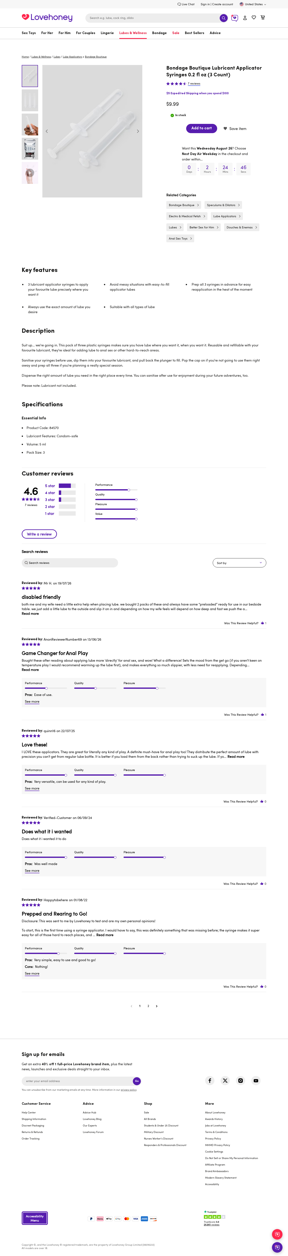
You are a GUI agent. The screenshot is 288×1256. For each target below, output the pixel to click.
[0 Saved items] (254, 18)
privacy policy (128, 1089)
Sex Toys (29, 33)
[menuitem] (30, 33)
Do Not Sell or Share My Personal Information (231, 1158)
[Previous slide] (46, 131)
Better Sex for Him (202, 227)
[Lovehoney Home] (47, 17)
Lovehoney (144, 43)
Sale (175, 33)
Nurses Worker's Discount (158, 1138)
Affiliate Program (215, 1164)
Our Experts (90, 1125)
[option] (92, 131)
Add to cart (201, 128)
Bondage (159, 33)
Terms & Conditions (216, 1132)
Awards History (214, 1119)
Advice (215, 33)
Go (137, 1081)
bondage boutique (96, 56)
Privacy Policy (213, 1138)
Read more (30, 613)
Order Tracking (30, 1138)
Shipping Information (34, 1119)
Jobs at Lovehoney (215, 1125)
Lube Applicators (72, 56)
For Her (47, 33)
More (209, 1104)
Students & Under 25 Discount (161, 1125)
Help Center (29, 1112)
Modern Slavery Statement (221, 1177)
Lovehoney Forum (93, 1132)
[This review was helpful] (262, 623)
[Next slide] (138, 131)
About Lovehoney (215, 1112)
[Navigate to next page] (156, 1005)
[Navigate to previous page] (131, 1005)
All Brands (150, 1119)
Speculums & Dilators (221, 205)
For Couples (85, 33)
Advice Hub (89, 1112)
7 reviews (194, 83)
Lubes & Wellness (133, 33)
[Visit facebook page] (209, 1080)
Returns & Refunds (32, 1132)
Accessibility (212, 1184)
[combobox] (156, 18)
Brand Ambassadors (217, 1171)
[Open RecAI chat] (277, 1234)
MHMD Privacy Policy (217, 1145)
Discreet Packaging (33, 1125)
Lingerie (107, 33)
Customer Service (36, 1104)
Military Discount (154, 1132)
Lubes (57, 56)
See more (32, 701)
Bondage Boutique (181, 205)
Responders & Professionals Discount (165, 1145)
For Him (65, 33)
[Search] (224, 18)
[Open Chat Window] (277, 1247)
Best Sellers (194, 33)
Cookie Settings (214, 1151)
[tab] (52, 1146)
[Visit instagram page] (240, 1080)
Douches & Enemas (240, 227)
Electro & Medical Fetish (185, 216)
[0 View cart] (262, 18)
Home (25, 56)
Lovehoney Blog (92, 1119)
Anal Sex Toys (178, 238)
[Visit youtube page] (256, 1080)
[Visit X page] (225, 1080)
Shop (148, 1104)
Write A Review (39, 534)
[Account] (245, 18)
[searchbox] (73, 562)
